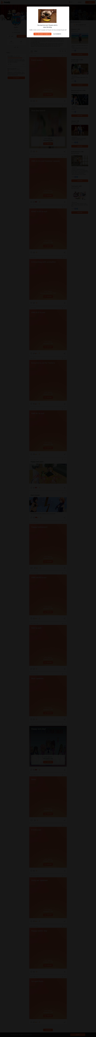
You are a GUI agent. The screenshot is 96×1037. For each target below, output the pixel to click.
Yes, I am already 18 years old (42, 34)
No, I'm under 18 (57, 34)
